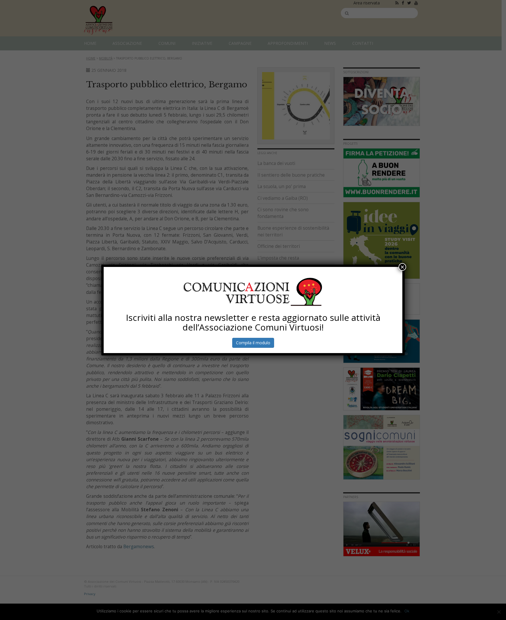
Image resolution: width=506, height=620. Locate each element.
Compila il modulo (253, 342)
